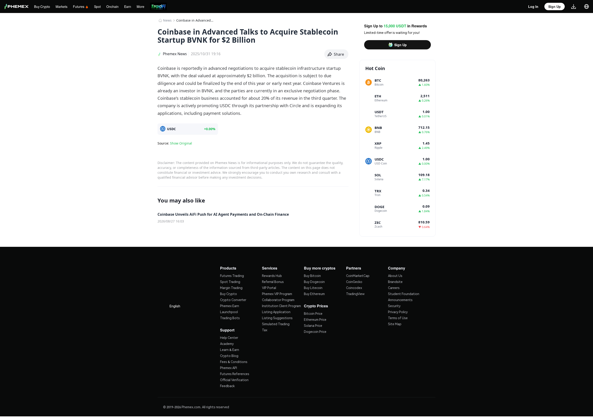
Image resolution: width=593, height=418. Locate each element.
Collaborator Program (278, 299)
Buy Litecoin (313, 287)
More (143, 6)
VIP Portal (269, 287)
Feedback (227, 385)
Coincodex (354, 287)
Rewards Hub (272, 275)
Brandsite (395, 281)
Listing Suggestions (277, 317)
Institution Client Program (281, 305)
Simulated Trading (276, 323)
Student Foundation (403, 293)
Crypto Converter (233, 299)
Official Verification (234, 379)
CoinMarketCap (357, 275)
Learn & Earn (229, 349)
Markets (63, 6)
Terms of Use (398, 317)
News (167, 20)
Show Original (181, 143)
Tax (264, 329)
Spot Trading (230, 281)
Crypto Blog (229, 355)
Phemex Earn (229, 305)
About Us (395, 275)
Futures (80, 6)
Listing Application (276, 311)
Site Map (394, 323)
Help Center (229, 336)
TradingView (355, 293)
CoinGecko (354, 281)
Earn (130, 6)
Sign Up (400, 45)
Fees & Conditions (233, 361)
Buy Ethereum (314, 293)
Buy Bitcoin (312, 275)
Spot (100, 6)
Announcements (400, 299)
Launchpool (229, 311)
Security (394, 305)
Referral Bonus (273, 281)
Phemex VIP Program (277, 293)
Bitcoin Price (313, 312)
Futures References (234, 373)
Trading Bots (230, 317)
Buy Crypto (42, 6)
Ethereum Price (315, 318)
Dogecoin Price (315, 330)
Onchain (115, 6)
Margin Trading (231, 287)
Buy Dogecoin (314, 281)
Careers (394, 287)
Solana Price (313, 324)
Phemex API (228, 367)
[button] (336, 54)
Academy (227, 343)
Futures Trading (232, 275)
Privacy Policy (398, 311)
